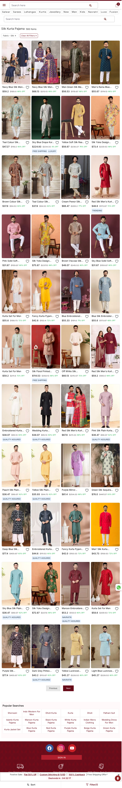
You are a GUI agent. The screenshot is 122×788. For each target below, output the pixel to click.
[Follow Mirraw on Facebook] (50, 748)
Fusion (114, 11)
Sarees (17, 11)
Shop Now (18, 79)
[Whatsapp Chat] (118, 587)
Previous (53, 688)
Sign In (62, 757)
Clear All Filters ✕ (29, 36)
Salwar (6, 11)
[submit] (105, 19)
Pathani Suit (109, 713)
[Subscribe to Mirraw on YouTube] (72, 748)
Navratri (93, 11)
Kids (82, 11)
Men (74, 11)
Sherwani (12, 713)
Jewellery (55, 11)
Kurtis (42, 11)
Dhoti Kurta (51, 713)
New (66, 11)
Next (68, 688)
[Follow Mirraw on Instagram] (61, 748)
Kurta (70, 713)
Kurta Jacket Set (12, 729)
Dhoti (89, 713)
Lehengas (30, 11)
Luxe (104, 11)
